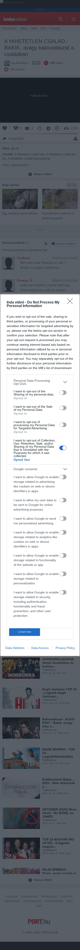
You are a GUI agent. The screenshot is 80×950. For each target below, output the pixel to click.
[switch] (62, 392)
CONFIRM (24, 632)
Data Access (40, 648)
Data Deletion (14, 648)
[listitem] (40, 382)
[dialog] (40, 475)
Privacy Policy (65, 648)
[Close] (71, 302)
